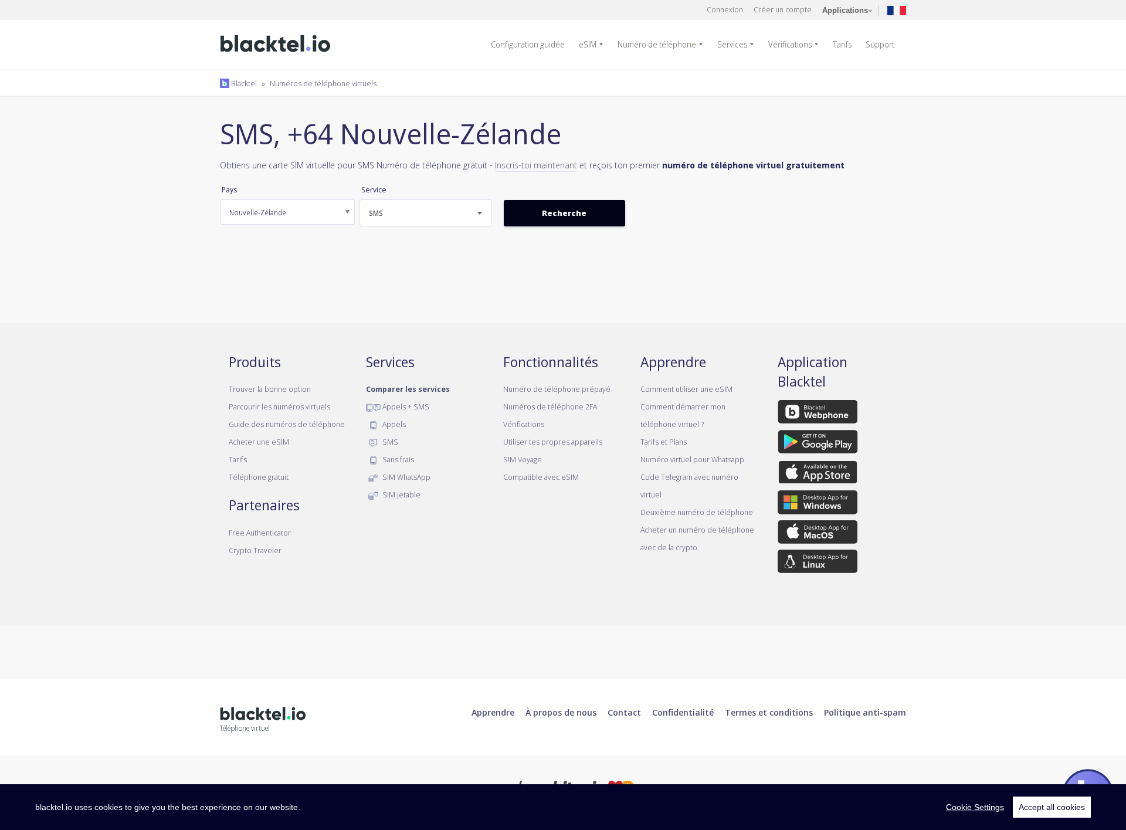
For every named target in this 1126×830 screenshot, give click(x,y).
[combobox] (425, 212)
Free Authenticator (260, 532)
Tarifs (842, 44)
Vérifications (790, 44)
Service (373, 190)
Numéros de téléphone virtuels (323, 83)
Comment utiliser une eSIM (686, 389)
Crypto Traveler (255, 550)
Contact (624, 712)
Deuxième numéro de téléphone (696, 512)
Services (732, 44)
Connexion (725, 9)
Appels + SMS (405, 406)
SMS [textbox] (376, 213)
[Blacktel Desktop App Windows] (817, 504)
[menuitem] (532, 45)
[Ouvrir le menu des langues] (896, 9)
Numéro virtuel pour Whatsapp (692, 459)
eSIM (587, 44)
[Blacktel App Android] (818, 444)
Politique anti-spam (865, 712)
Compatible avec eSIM (541, 477)
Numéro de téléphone (657, 44)
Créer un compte (783, 9)
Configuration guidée (528, 44)
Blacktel (243, 83)
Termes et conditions (769, 712)
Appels (393, 424)
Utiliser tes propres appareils (552, 441)
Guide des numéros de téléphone (287, 424)
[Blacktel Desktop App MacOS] (817, 534)
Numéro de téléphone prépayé (557, 389)
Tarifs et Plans (663, 441)
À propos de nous (560, 712)
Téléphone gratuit (259, 477)
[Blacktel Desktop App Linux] (817, 563)
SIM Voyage (522, 459)
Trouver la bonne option (270, 389)
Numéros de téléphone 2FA (550, 406)
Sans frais (397, 459)
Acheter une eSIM (259, 441)
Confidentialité (683, 712)
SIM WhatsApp (405, 477)
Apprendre (493, 712)
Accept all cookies (1052, 807)
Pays (229, 190)
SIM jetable (400, 494)
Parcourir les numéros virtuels (279, 406)
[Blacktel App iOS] (818, 474)
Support (880, 44)
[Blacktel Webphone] (817, 414)
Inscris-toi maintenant (536, 165)
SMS (389, 441)
